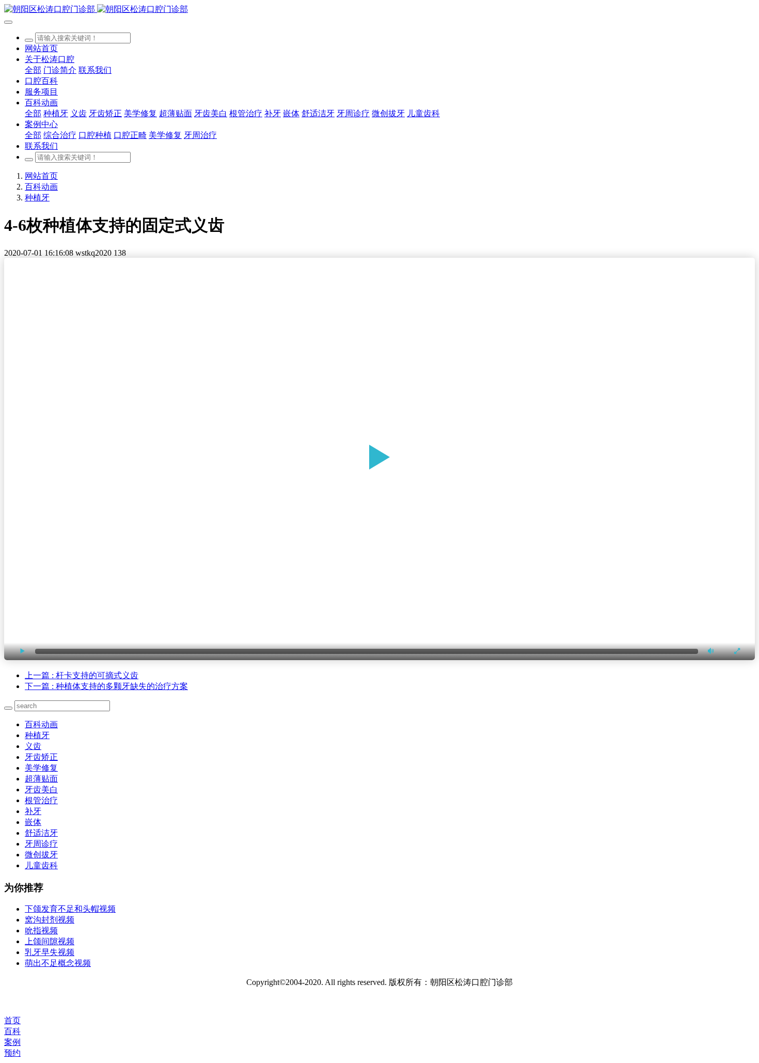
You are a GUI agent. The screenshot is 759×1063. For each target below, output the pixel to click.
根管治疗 (41, 800)
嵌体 (33, 822)
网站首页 (41, 48)
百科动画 (41, 186)
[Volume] (711, 651)
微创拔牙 (41, 854)
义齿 (33, 746)
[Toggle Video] (22, 651)
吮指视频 (41, 930)
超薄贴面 (41, 778)
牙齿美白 (41, 789)
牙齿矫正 (41, 757)
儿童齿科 (41, 865)
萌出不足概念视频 (58, 963)
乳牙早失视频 (49, 952)
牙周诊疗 (41, 843)
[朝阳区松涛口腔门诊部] (379, 9)
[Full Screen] (737, 651)
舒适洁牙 (41, 832)
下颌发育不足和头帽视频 (70, 908)
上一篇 (81, 675)
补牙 (33, 811)
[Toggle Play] (379, 459)
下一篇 (106, 686)
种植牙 (37, 197)
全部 (33, 70)
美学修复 (41, 767)
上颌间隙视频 (49, 941)
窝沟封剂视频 (49, 919)
